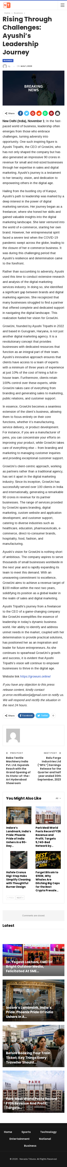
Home (8, 1132)
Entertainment (19, 1139)
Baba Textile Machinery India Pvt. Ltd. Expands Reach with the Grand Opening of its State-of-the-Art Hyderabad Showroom (18, 770)
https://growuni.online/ (35, 676)
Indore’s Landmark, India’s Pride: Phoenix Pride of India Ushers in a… (29, 1012)
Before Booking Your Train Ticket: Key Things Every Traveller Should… (28, 1058)
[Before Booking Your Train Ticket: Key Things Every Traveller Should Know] (33, 1046)
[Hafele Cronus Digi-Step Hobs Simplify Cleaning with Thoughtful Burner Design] (18, 860)
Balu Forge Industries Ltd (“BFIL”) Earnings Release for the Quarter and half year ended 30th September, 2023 (49, 768)
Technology (48, 1132)
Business (8, 60)
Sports (26, 1132)
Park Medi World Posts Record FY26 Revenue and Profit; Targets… (31, 1103)
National (45, 1139)
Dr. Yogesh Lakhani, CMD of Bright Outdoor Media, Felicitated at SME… (29, 966)
